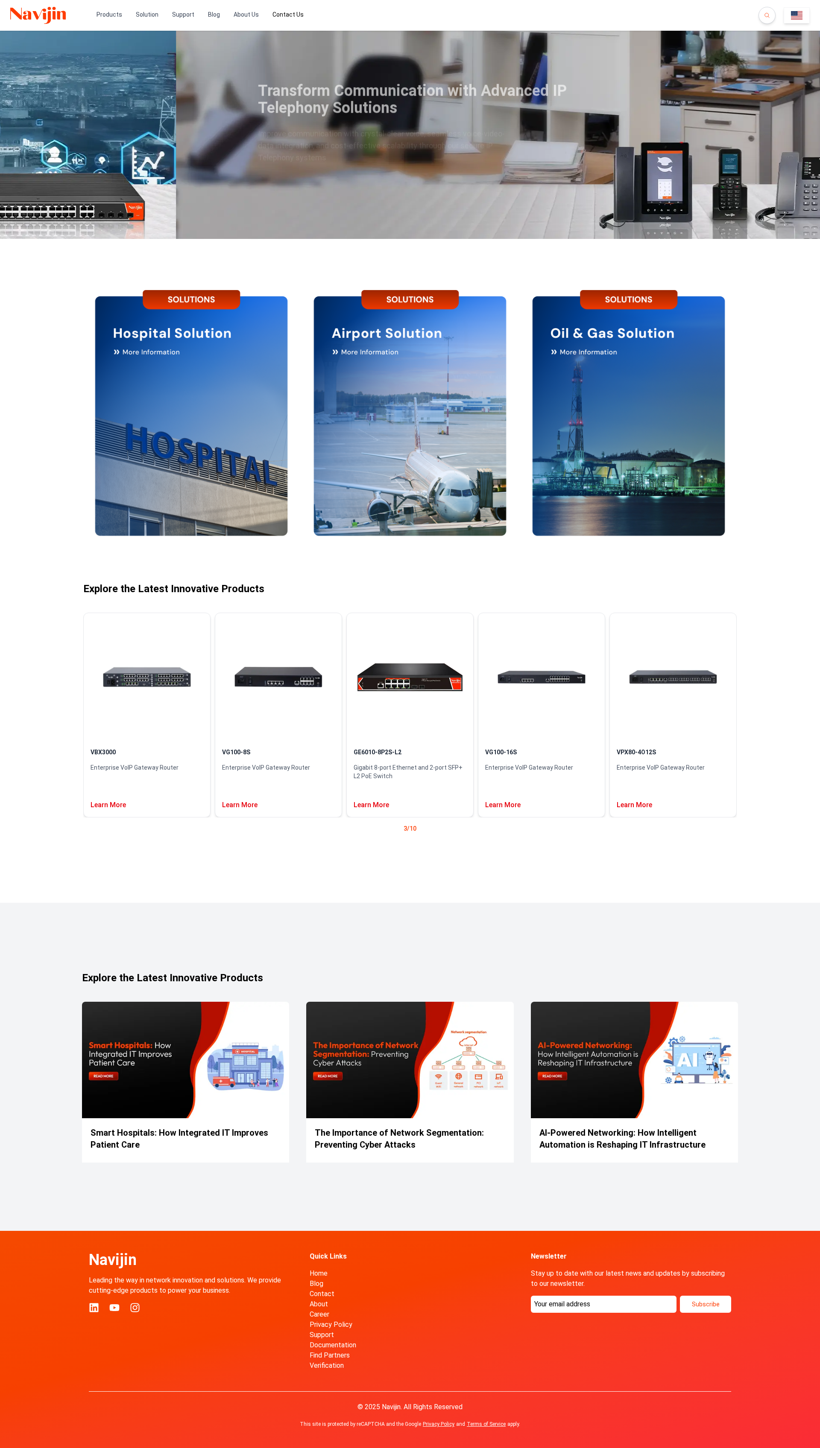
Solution (147, 14)
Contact (322, 1294)
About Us (246, 14)
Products (109, 14)
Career (319, 1314)
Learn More (108, 805)
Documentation (333, 1345)
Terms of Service (486, 1424)
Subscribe (706, 1304)
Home (319, 1273)
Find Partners (330, 1355)
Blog (214, 14)
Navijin (113, 1260)
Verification (327, 1365)
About (319, 1304)
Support (183, 14)
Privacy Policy (331, 1324)
